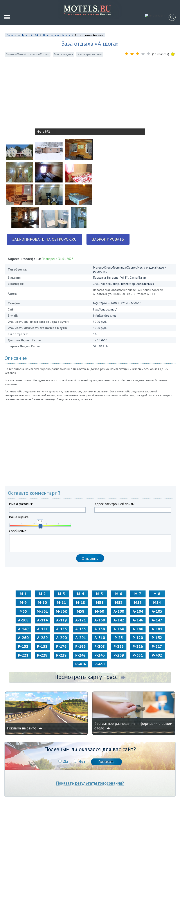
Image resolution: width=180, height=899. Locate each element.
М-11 (61, 602)
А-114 (42, 620)
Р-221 (23, 655)
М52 (118, 602)
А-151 (42, 628)
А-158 (99, 628)
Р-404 (80, 663)
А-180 (138, 628)
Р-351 (138, 655)
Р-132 (157, 637)
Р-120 (138, 637)
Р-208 (99, 646)
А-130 (99, 620)
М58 (80, 611)
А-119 (61, 620)
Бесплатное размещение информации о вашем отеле (133, 726)
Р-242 (80, 655)
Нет (82, 761)
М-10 (42, 602)
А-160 (118, 628)
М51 (99, 602)
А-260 (23, 637)
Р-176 (61, 646)
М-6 (118, 593)
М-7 (137, 593)
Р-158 (42, 646)
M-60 (99, 611)
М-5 (99, 593)
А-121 (80, 620)
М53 (138, 602)
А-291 (80, 637)
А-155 (80, 628)
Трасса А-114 (30, 35)
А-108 (23, 620)
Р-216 (138, 646)
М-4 (80, 593)
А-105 (157, 611)
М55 (23, 611)
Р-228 (42, 655)
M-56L (42, 611)
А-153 (61, 628)
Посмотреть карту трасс (86, 677)
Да (65, 761)
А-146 (138, 620)
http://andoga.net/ (105, 309)
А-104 (138, 611)
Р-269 (118, 655)
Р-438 (99, 663)
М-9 (23, 602)
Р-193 (80, 646)
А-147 (157, 620)
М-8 (156, 593)
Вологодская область (56, 35)
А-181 (157, 628)
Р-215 (118, 646)
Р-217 (157, 646)
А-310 (99, 637)
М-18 (80, 602)
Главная (11, 35)
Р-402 (157, 655)
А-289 (42, 637)
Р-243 (99, 655)
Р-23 (119, 637)
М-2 (42, 593)
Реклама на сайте (22, 728)
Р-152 (23, 646)
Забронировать (108, 239)
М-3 (61, 593)
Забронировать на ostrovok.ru (44, 239)
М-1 (23, 593)
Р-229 (61, 655)
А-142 (118, 620)
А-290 (61, 637)
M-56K (61, 611)
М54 (157, 602)
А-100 (118, 611)
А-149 (23, 628)
